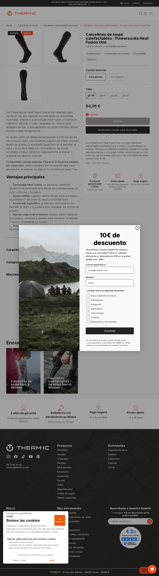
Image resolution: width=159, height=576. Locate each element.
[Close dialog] (137, 228)
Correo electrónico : (96, 264)
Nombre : (90, 277)
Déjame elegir (19, 560)
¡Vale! (52, 560)
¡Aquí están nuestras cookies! (21, 542)
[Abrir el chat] (152, 569)
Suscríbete (109, 330)
